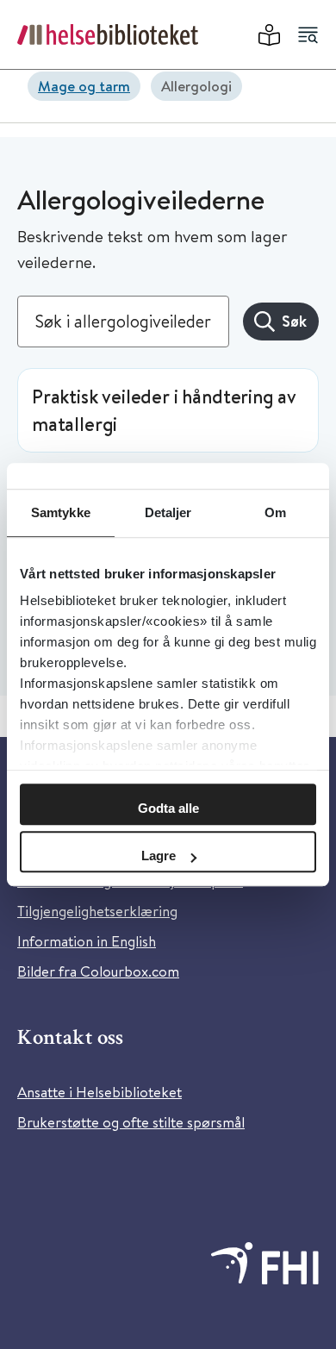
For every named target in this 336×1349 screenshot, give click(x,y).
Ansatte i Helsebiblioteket (99, 1092)
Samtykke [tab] (60, 512)
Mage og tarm (84, 86)
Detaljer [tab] (168, 512)
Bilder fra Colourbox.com (98, 971)
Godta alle (168, 808)
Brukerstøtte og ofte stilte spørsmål (131, 1122)
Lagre (158, 855)
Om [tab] (275, 512)
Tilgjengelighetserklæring (97, 911)
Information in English (86, 941)
